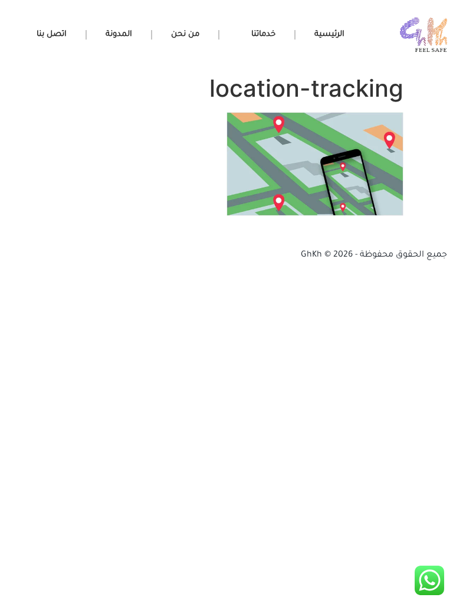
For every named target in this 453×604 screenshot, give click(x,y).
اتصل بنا (52, 34)
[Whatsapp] (135, 255)
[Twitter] (77, 255)
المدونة (119, 34)
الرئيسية (329, 34)
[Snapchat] (48, 255)
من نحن (185, 34)
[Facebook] (19, 255)
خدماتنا (263, 34)
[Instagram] (106, 255)
